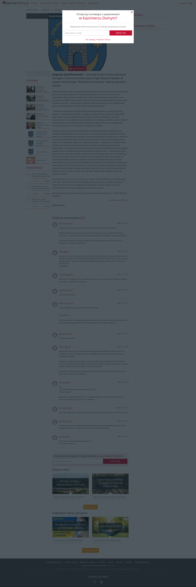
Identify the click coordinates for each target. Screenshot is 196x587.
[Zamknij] (132, 12)
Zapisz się (121, 33)
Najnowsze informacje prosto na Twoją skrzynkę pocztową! (98, 26)
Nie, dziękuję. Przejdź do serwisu (98, 39)
